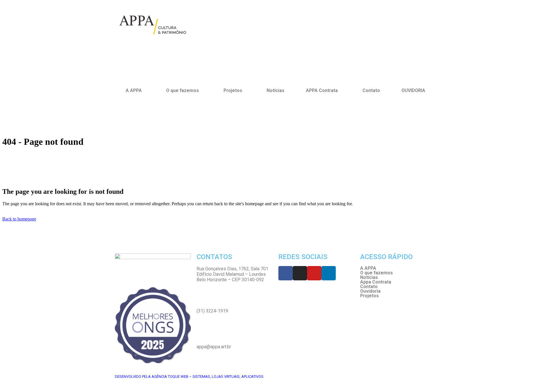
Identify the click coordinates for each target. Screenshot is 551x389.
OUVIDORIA (413, 90)
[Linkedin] (328, 273)
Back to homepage (19, 218)
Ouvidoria (370, 291)
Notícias (275, 90)
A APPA (134, 90)
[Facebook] (285, 273)
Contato (371, 90)
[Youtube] (314, 273)
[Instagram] (300, 273)
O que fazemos (182, 90)
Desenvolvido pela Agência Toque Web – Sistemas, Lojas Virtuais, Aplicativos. (189, 376)
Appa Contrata (375, 282)
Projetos (369, 296)
